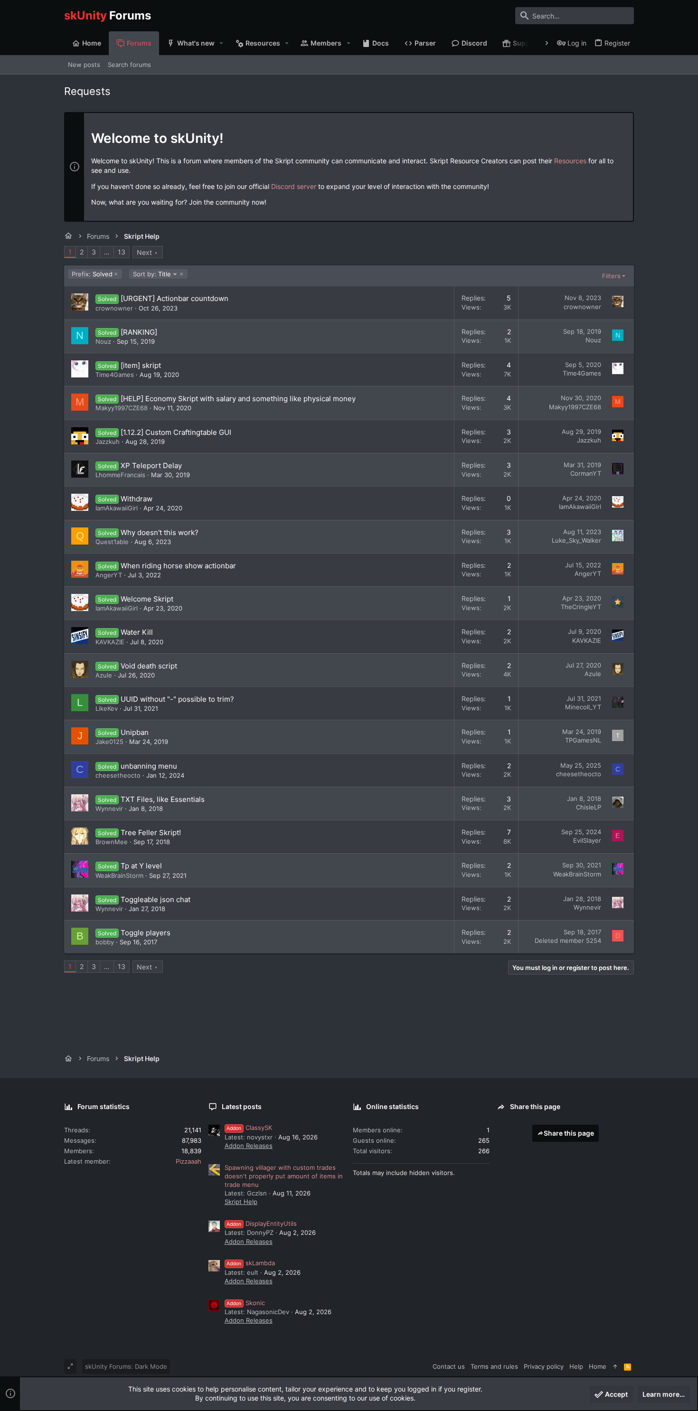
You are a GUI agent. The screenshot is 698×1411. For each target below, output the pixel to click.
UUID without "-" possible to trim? (177, 699)
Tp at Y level (141, 865)
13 (121, 252)
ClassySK (249, 1127)
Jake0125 (109, 741)
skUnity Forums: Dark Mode (126, 1366)
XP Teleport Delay (151, 465)
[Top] (615, 1366)
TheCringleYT (581, 607)
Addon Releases (249, 1145)
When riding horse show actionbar (178, 565)
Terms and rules (494, 1366)
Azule (103, 675)
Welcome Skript (147, 598)
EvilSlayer (587, 840)
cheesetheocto (118, 775)
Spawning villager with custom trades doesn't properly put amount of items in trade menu (284, 1176)
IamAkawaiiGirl (116, 508)
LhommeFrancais (120, 475)
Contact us (449, 1366)
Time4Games (114, 374)
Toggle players (145, 932)
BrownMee (111, 842)
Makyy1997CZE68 (121, 408)
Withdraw (136, 498)
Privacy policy (544, 1366)
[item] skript (141, 365)
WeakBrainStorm (119, 875)
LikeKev (106, 708)
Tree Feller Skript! (151, 832)
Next (144, 252)
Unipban (135, 732)
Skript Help (241, 1201)
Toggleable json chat (155, 899)
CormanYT (585, 473)
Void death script (149, 665)
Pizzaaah (188, 1161)
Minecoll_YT (583, 707)
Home (597, 1366)
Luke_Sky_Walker (576, 540)
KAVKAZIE (109, 642)
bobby (104, 942)
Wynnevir (109, 808)
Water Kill (137, 632)
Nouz (103, 341)
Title (151, 274)
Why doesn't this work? (159, 532)
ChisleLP (588, 807)
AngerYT (108, 575)
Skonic (245, 1303)
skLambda (250, 1263)
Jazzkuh (107, 441)
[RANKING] (139, 332)
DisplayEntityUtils (261, 1223)
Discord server (293, 186)
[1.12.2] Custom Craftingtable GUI (176, 432)
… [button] (107, 252)
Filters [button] (611, 276)
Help (576, 1366)
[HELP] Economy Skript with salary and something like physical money (238, 398)
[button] (221, 43)
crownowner (114, 308)
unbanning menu (149, 766)
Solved (92, 274)
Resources (570, 161)
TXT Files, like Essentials (163, 799)
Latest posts (242, 1106)
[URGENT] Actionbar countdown (174, 298)
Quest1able (112, 542)
